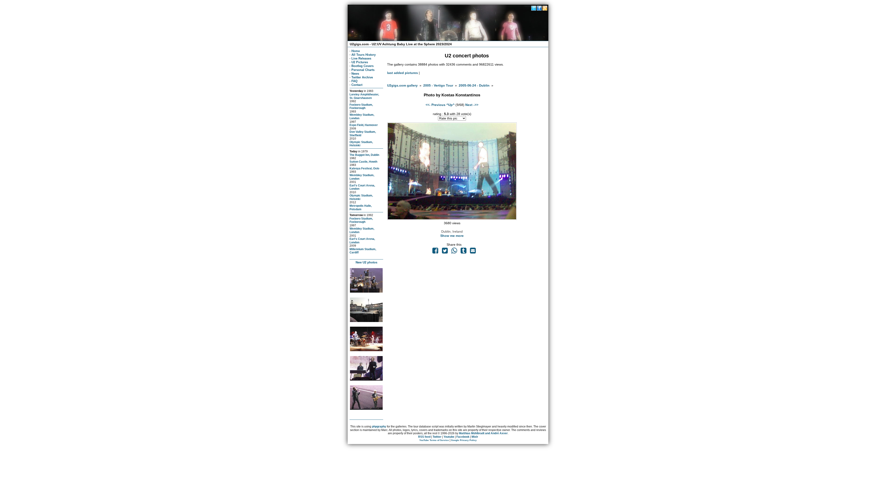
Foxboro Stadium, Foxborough (361, 106)
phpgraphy (379, 426)
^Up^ (450, 105)
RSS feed (424, 436)
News (355, 73)
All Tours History (363, 54)
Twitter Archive (362, 77)
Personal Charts (362, 70)
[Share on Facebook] (435, 252)
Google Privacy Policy (464, 440)
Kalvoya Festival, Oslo (364, 168)
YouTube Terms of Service (434, 440)
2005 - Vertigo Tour (438, 85)
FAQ (354, 81)
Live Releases (361, 58)
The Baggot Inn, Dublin (364, 154)
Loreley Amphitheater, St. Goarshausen (364, 96)
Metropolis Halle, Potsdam (361, 207)
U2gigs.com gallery (402, 85)
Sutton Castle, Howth (363, 161)
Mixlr (475, 436)
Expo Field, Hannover (364, 124)
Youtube (449, 436)
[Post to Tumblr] (463, 252)
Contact (356, 85)
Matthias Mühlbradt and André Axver (483, 433)
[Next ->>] (452, 219)
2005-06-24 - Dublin (474, 85)
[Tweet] (444, 252)
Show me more (452, 236)
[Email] (473, 252)
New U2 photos (366, 262)
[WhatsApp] (454, 252)
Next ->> (471, 105)
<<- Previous (435, 105)
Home (355, 51)
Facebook (462, 436)
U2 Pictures (359, 62)
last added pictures (402, 73)
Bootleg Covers (362, 66)
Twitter (437, 436)
